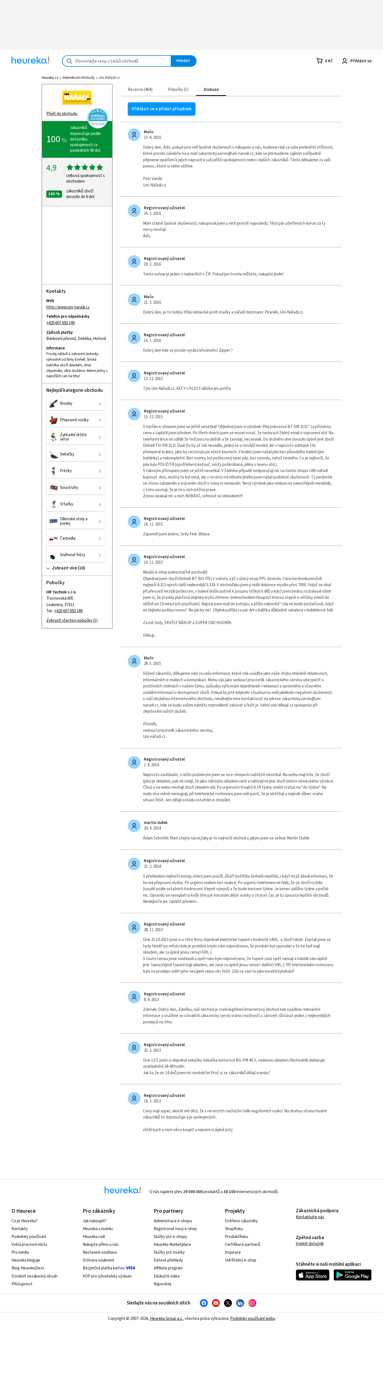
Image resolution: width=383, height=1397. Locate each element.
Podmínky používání (28, 1237)
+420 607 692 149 (60, 323)
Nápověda (162, 1284)
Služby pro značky (169, 1252)
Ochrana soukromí (98, 1260)
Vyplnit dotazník (310, 1244)
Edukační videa (166, 1276)
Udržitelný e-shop (240, 1260)
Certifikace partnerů (242, 1245)
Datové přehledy (168, 1260)
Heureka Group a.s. (166, 1319)
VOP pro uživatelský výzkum (107, 1276)
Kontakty (19, 1229)
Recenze (139, 90)
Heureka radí (94, 1237)
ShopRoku (234, 1229)
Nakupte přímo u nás (101, 1245)
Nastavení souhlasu (100, 1252)
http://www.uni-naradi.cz (68, 307)
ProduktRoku (236, 1237)
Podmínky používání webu (252, 1319)
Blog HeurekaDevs (27, 1268)
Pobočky (177, 90)
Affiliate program (168, 1268)
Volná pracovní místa (29, 1245)
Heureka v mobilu (98, 1229)
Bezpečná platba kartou (103, 1268)
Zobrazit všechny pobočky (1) (72, 620)
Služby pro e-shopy (170, 1237)
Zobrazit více (64, 568)
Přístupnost (22, 1284)
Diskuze (211, 90)
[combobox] (116, 61)
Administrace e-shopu (173, 1221)
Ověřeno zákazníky (241, 1221)
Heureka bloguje (25, 1260)
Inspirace (233, 1252)
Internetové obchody (78, 77)
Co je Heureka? (24, 1221)
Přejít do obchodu (61, 114)
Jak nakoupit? (95, 1221)
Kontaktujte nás (310, 1217)
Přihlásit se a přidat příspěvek (162, 109)
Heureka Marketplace (172, 1245)
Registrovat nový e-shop (175, 1229)
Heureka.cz (49, 77)
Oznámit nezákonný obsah (34, 1276)
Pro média (20, 1252)
